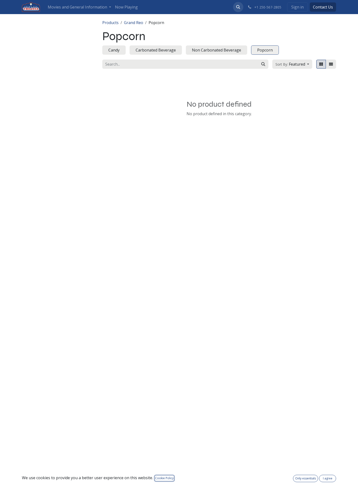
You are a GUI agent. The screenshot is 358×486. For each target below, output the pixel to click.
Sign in (297, 7)
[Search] (263, 64)
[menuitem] (79, 7)
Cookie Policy (164, 478)
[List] (331, 64)
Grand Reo (133, 22)
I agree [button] (327, 478)
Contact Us (323, 7)
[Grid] (321, 64)
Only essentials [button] (305, 478)
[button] (238, 7)
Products (110, 22)
